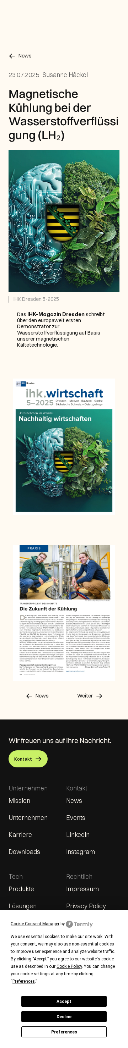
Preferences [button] (23, 981)
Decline (64, 1016)
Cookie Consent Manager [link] (35, 923)
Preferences (64, 1032)
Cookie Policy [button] (69, 966)
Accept (64, 1001)
